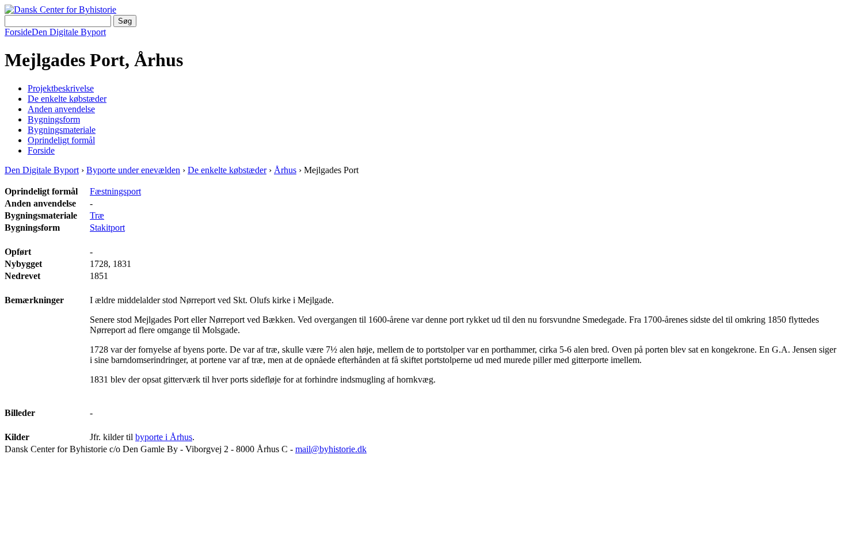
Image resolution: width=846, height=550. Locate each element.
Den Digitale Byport (69, 32)
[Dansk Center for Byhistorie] (60, 9)
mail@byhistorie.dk (331, 449)
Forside (18, 32)
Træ (97, 215)
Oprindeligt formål (61, 140)
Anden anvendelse (61, 109)
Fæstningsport (115, 191)
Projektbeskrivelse (61, 88)
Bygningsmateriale (62, 130)
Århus (285, 170)
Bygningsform (54, 119)
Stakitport (107, 227)
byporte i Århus (163, 437)
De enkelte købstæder (67, 99)
